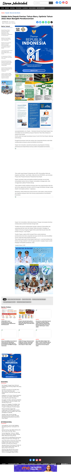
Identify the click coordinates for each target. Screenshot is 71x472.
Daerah (7, 13)
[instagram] (63, 3)
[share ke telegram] (46, 23)
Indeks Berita (64, 463)
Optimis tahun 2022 (26, 299)
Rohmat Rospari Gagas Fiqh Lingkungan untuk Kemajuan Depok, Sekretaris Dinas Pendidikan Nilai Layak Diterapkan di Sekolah (11, 410)
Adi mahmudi (5, 21)
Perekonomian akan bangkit (38, 299)
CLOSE (58, 463)
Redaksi (7, 8)
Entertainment (41, 8)
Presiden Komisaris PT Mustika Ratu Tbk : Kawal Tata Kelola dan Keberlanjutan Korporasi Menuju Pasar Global (11, 391)
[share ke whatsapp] (43, 23)
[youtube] (66, 3)
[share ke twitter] (40, 23)
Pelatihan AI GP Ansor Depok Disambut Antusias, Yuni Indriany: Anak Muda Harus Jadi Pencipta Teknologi (11, 397)
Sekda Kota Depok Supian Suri (24, 302)
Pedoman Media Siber (13, 463)
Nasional (12, 8)
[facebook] (57, 3)
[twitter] (60, 3)
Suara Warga (32, 8)
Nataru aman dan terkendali (14, 299)
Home (2, 8)
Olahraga (25, 8)
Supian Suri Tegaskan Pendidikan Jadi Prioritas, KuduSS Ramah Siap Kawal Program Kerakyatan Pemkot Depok (11, 405)
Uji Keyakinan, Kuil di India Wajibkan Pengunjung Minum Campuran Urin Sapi (10, 427)
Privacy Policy (54, 463)
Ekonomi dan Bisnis (15, 13)
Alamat (4, 463)
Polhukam (18, 8)
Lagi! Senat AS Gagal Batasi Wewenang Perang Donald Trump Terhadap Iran (11, 438)
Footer (39, 463)
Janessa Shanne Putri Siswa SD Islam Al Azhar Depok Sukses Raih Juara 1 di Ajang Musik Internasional (11, 446)
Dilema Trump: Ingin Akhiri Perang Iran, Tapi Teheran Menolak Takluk (11, 430)
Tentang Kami (31, 463)
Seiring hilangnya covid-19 (9, 302)
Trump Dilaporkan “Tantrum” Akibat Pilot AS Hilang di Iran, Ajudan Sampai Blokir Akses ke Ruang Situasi (11, 434)
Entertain (46, 463)
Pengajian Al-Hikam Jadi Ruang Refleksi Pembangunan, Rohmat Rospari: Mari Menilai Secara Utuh (11, 401)
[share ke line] (49, 23)
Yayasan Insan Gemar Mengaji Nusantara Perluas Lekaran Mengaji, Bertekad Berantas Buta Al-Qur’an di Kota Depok (10, 416)
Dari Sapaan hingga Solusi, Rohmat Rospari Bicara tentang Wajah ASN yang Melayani (11, 386)
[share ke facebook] (37, 23)
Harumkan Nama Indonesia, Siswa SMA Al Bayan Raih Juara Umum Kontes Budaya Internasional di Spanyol (11, 442)
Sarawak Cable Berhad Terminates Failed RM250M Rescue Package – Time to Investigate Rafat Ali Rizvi (10, 451)
